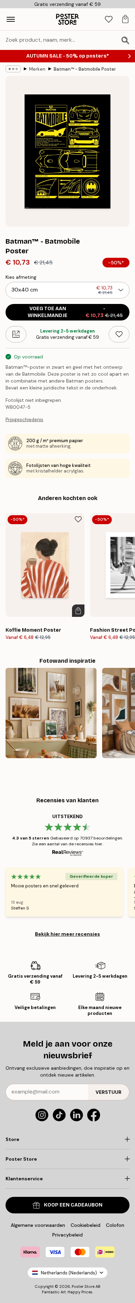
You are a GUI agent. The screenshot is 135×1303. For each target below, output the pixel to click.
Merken (37, 69)
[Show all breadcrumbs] (13, 68)
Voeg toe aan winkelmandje (75, 312)
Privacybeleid (67, 1235)
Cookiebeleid (85, 1225)
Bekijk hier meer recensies (67, 934)
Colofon (115, 1225)
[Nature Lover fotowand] (51, 713)
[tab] (108, 19)
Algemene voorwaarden (38, 1225)
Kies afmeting (21, 277)
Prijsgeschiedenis (24, 420)
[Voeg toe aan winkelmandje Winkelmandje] (78, 610)
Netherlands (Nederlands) (69, 1273)
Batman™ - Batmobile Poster (85, 69)
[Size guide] (16, 334)
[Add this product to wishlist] (119, 334)
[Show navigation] (11, 19)
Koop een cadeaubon (73, 1205)
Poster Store (83, 1286)
